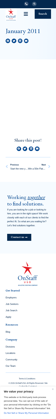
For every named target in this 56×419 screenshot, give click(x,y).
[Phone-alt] (26, 4)
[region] (28, 402)
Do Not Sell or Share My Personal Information (26, 413)
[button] (34, 4)
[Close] (53, 389)
